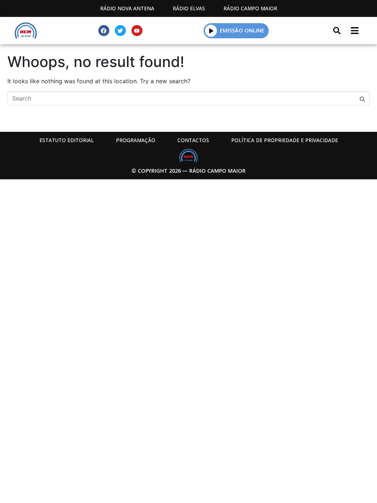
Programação (135, 140)
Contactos (193, 140)
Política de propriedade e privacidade (284, 140)
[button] (211, 30)
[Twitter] (120, 30)
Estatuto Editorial (66, 140)
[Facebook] (103, 30)
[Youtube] (136, 30)
